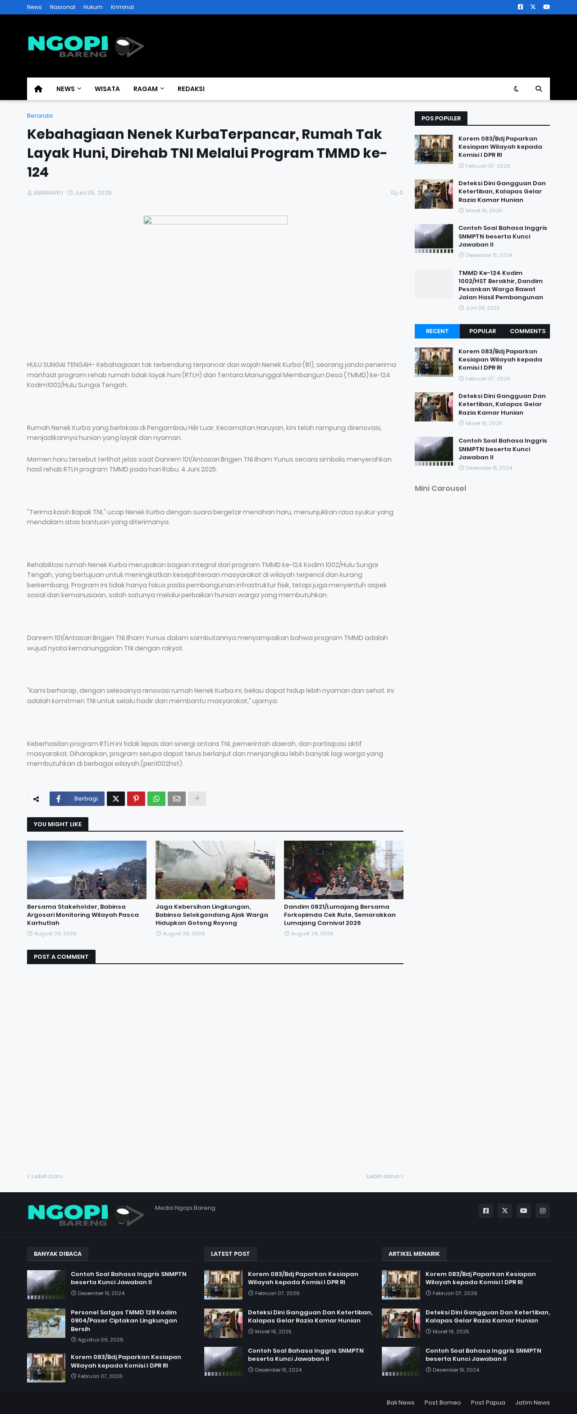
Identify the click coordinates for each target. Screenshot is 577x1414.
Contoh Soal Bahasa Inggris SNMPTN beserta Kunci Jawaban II (502, 236)
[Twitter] (116, 799)
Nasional (62, 7)
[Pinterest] (136, 799)
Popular (482, 331)
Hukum (93, 7)
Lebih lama (382, 1176)
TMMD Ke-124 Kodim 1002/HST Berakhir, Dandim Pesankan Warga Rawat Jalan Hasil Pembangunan (500, 285)
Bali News (401, 1402)
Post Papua (488, 1402)
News (34, 7)
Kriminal (122, 7)
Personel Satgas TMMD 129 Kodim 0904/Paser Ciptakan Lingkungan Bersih (124, 1321)
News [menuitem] (65, 88)
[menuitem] (38, 89)
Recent (437, 331)
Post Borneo (443, 1402)
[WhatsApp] (156, 799)
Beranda (40, 115)
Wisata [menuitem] (107, 88)
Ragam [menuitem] (145, 88)
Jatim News (532, 1402)
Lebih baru (47, 1176)
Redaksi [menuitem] (191, 88)
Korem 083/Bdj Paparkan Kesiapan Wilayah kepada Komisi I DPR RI (500, 147)
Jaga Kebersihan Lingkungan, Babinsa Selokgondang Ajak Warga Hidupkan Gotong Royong (212, 915)
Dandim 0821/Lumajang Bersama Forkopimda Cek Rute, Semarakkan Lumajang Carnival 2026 (340, 915)
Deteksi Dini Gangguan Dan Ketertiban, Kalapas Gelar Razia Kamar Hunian (502, 191)
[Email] (177, 799)
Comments (527, 331)
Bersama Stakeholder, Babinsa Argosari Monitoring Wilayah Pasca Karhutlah (83, 915)
